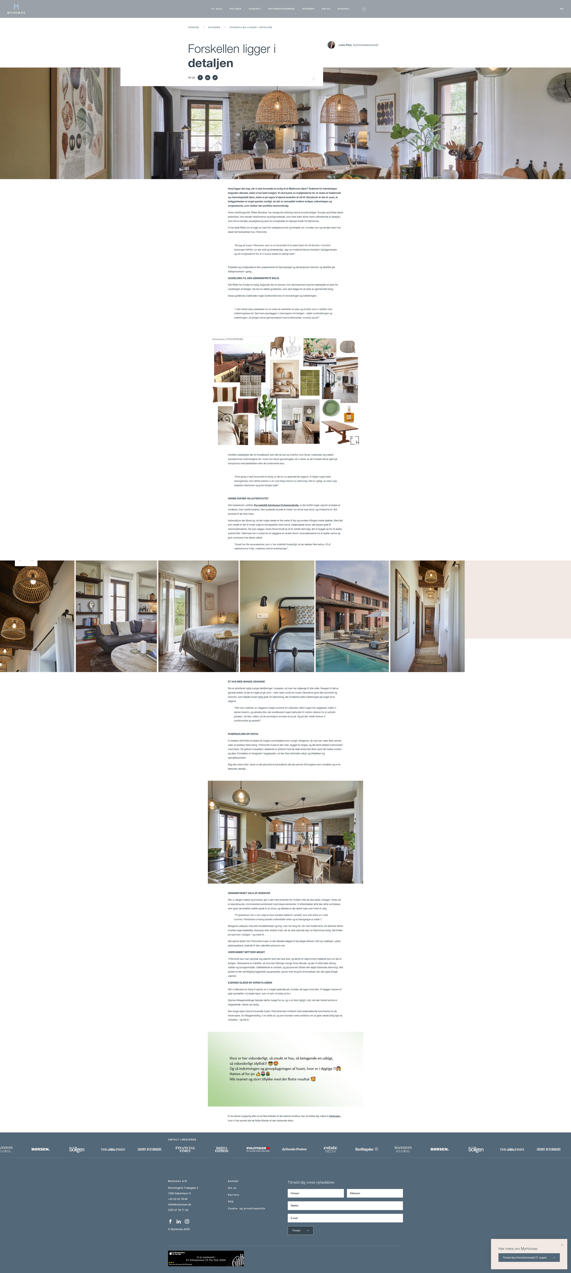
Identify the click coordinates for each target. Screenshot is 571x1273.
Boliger (235, 9)
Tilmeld (296, 1230)
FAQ (230, 1201)
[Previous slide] (20, 560)
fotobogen (334, 1116)
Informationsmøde (281, 9)
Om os (326, 9)
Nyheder (308, 9)
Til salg (216, 9)
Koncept (255, 9)
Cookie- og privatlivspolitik (246, 1208)
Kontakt (343, 9)
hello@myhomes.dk (179, 1204)
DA (562, 9)
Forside (193, 27)
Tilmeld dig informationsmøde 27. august (524, 1257)
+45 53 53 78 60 (178, 1199)
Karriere (233, 1194)
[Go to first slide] (31, 560)
